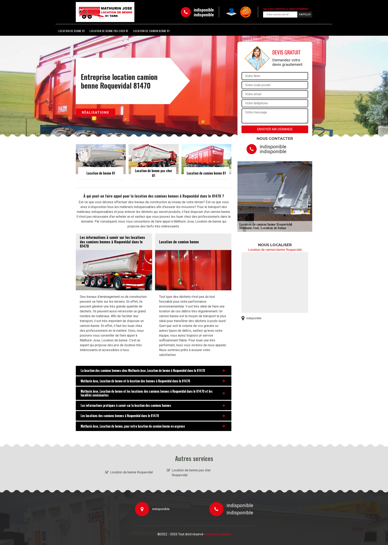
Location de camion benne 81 (151, 31)
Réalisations (95, 112)
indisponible (204, 9)
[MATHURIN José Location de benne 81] (94, 12)
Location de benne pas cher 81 (109, 31)
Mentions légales (218, 534)
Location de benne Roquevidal (131, 472)
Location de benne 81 (71, 31)
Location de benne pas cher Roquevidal (191, 472)
